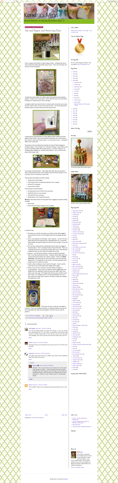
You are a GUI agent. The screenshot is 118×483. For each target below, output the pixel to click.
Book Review (75, 222)
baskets (74, 218)
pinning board (75, 315)
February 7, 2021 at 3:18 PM (39, 384)
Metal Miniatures (76, 289)
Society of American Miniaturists (80, 344)
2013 (74, 119)
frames (74, 260)
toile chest (75, 352)
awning (74, 216)
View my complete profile (77, 467)
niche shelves (75, 302)
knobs (74, 277)
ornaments (75, 304)
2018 (74, 108)
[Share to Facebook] (50, 316)
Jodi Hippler (32, 328)
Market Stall (75, 287)
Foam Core (75, 258)
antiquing (74, 214)
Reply (30, 337)
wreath (74, 369)
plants (74, 317)
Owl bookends (76, 306)
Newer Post (28, 415)
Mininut (35, 365)
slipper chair (75, 342)
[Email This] (46, 316)
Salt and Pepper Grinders (42, 317)
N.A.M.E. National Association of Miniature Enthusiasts (80, 422)
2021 (74, 76)
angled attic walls (76, 210)
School (74, 327)
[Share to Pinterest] (52, 316)
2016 (74, 113)
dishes (74, 239)
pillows (74, 312)
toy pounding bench (77, 354)
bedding (74, 220)
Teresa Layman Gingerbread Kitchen (81, 426)
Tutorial (50, 317)
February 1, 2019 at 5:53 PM (42, 353)
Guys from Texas (76, 268)
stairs (73, 346)
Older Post (64, 415)
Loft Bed (74, 281)
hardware (74, 272)
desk (73, 235)
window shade (76, 365)
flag (73, 254)
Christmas (75, 229)
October (76, 84)
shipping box (75, 336)
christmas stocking (77, 231)
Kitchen (74, 275)
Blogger (66, 479)
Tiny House (75, 350)
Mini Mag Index (76, 424)
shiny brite (75, 335)
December (77, 82)
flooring (74, 256)
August (76, 89)
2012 (74, 121)
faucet (74, 245)
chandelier (75, 228)
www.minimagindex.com (83, 64)
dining (74, 237)
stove (73, 348)
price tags (74, 321)
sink (73, 340)
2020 (74, 78)
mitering (74, 296)
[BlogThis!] (47, 316)
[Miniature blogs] (79, 55)
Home (46, 415)
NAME (74, 298)
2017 (74, 111)
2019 (74, 80)
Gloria (30, 384)
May (75, 93)
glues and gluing (76, 266)
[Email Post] (43, 315)
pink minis (75, 313)
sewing (74, 331)
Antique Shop (75, 212)
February (76, 100)
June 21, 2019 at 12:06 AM (46, 365)
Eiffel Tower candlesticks (78, 243)
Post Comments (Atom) (38, 417)
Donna (30, 342)
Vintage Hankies (76, 359)
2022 (74, 74)
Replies (32, 362)
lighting (74, 279)
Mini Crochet (75, 293)
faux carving (75, 249)
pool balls (74, 319)
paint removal (32, 317)
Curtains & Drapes (77, 233)
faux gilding (75, 250)
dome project (75, 241)
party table (75, 310)
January (76, 102)
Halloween (75, 270)
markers (74, 285)
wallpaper (74, 361)
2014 (74, 117)
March (76, 97)
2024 (74, 71)
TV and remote (76, 357)
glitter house (75, 264)
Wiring (74, 367)
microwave (75, 291)
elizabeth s (32, 353)
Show (73, 338)
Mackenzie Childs (76, 283)
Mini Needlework (76, 294)
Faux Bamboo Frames (78, 247)
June (75, 91)
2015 (74, 115)
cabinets (74, 226)
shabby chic (75, 333)
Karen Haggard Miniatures (79, 273)
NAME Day (75, 300)
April (75, 95)
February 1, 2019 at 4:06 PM (40, 342)
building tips (75, 224)
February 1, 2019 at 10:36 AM (43, 328)
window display (76, 363)
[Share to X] (49, 316)
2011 (74, 124)
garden (74, 262)
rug (73, 323)
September (77, 86)
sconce (74, 329)
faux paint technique (77, 252)
